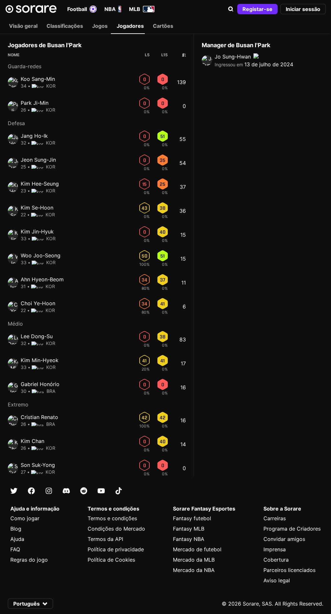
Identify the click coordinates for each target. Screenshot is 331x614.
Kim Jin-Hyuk (37, 231)
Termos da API (105, 539)
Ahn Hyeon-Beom (42, 279)
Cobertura (276, 559)
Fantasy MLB (188, 528)
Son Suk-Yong (38, 465)
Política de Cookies (111, 559)
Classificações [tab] (65, 26)
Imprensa (274, 549)
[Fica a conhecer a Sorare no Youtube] (101, 491)
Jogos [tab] (100, 26)
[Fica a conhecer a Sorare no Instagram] (49, 491)
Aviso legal (276, 580)
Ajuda (17, 539)
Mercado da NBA (194, 570)
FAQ (15, 549)
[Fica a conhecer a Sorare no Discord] (66, 491)
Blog (15, 528)
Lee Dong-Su (37, 336)
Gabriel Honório (40, 384)
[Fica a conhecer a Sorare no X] (14, 491)
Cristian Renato (39, 417)
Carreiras (274, 518)
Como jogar (24, 518)
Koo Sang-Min (38, 79)
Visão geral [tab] (23, 26)
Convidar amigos (284, 539)
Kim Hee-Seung (40, 183)
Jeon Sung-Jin (38, 159)
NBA (110, 9)
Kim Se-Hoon (37, 207)
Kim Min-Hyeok (40, 360)
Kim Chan (32, 441)
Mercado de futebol (197, 549)
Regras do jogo (29, 559)
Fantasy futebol (192, 518)
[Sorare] (31, 9)
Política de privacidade (116, 549)
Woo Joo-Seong (40, 255)
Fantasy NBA (188, 539)
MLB (134, 9)
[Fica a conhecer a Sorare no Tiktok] (118, 491)
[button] (230, 9)
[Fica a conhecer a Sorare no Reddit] (84, 491)
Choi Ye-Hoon (38, 303)
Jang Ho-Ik (34, 136)
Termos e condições (112, 518)
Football (77, 9)
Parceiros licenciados (289, 570)
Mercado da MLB (194, 559)
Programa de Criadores (292, 528)
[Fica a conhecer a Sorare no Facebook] (31, 491)
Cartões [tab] (163, 26)
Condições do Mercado (116, 528)
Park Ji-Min (34, 103)
